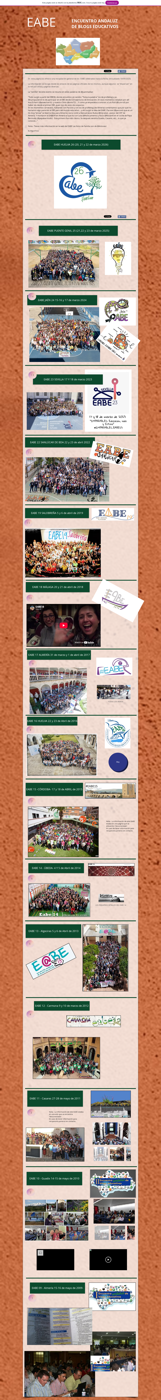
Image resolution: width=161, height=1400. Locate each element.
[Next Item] (126, 1133)
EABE (41, 22)
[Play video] (108, 1260)
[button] (52, 721)
